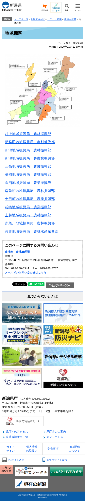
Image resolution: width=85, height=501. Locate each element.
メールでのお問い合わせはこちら (25, 272)
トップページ (21, 19)
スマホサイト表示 (56, 460)
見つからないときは (42, 296)
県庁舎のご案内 (56, 431)
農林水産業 (70, 19)
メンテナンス (54, 436)
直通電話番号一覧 (17, 436)
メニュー (77, 7)
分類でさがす (38, 19)
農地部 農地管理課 (17, 251)
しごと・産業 (54, 19)
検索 (66, 7)
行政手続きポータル (55, 7)
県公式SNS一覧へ (60, 285)
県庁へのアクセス (17, 431)
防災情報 (44, 7)
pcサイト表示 (16, 460)
